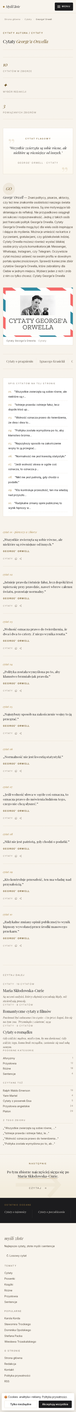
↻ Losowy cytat (16, 1255)
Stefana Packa (13, 1335)
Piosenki (9, 1278)
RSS (6, 1381)
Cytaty (28, 19)
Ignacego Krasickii (52, 361)
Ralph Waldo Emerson (38, 1090)
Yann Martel (38, 1095)
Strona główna (12, 19)
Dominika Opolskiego (17, 1330)
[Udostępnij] (20, 559)
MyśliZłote (13, 6)
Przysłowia (38, 1063)
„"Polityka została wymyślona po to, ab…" (29, 1143)
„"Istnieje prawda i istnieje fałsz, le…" (26, 1133)
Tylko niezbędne (20, 1404)
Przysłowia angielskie (38, 1106)
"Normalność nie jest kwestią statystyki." (40, 456)
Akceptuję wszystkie (55, 1404)
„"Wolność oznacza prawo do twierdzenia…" (31, 1138)
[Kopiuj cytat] (16, 559)
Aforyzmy (38, 1058)
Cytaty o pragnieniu (19, 361)
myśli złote (13, 1238)
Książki (8, 1284)
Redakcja (10, 1363)
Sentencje (38, 1073)
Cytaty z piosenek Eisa (38, 1100)
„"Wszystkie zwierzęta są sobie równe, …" (29, 1128)
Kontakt (9, 1369)
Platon (38, 1111)
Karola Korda (12, 1318)
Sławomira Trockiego (17, 1324)
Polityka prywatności (17, 1375)
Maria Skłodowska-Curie (38, 1176)
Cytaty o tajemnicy (15, 1212)
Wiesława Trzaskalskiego (20, 1341)
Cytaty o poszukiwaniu (51, 1212)
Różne (38, 1068)
